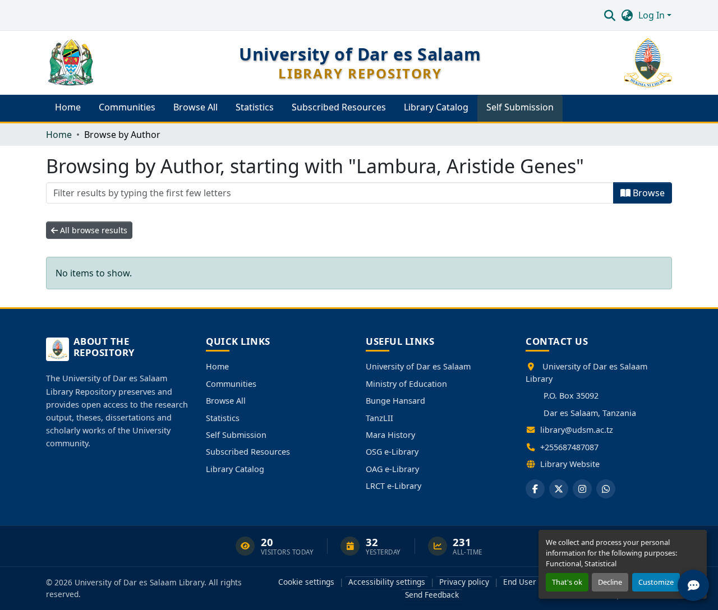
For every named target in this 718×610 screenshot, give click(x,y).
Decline (610, 582)
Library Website (570, 464)
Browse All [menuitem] (195, 107)
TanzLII (379, 418)
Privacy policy (464, 581)
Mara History (390, 434)
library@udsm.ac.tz (576, 429)
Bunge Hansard (395, 400)
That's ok (567, 582)
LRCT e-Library (393, 485)
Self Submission (236, 434)
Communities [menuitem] (127, 107)
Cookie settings (306, 581)
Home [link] (59, 134)
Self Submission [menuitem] (520, 107)
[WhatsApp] (605, 488)
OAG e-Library (392, 469)
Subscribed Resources (248, 451)
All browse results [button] (92, 230)
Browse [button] (647, 193)
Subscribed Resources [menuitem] (339, 107)
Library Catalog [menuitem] (436, 107)
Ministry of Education (406, 383)
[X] (558, 488)
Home (217, 366)
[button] (609, 15)
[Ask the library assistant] (693, 585)
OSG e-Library (392, 451)
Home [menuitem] (68, 107)
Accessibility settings (386, 581)
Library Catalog (235, 469)
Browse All (226, 400)
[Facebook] (535, 488)
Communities (231, 383)
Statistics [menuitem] (255, 107)
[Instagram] (582, 488)
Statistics (223, 418)
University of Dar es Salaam (418, 366)
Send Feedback (432, 594)
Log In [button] (652, 15)
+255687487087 (569, 447)
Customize (656, 582)
